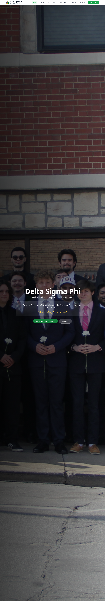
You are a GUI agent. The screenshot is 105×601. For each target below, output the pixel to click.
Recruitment (52, 2)
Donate (74, 2)
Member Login (93, 2)
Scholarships (63, 2)
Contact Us (65, 321)
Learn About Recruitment (44, 321)
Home (34, 2)
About (42, 2)
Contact (82, 2)
